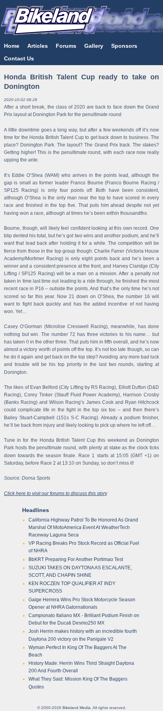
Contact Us (19, 58)
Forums (66, 46)
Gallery (93, 46)
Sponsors (124, 46)
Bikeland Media (77, 707)
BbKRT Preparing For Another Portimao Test (75, 559)
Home (11, 46)
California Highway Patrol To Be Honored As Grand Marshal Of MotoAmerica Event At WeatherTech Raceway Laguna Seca (83, 527)
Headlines (35, 510)
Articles (37, 46)
